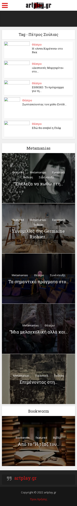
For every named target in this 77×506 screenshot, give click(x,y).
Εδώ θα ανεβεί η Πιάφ (46, 128)
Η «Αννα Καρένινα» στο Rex (47, 50)
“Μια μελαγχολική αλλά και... (38, 332)
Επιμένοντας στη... (38, 382)
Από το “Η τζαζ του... (38, 444)
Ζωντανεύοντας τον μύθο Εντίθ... (44, 104)
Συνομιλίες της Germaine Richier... (38, 233)
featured (18, 172)
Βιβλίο (57, 438)
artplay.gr (25, 478)
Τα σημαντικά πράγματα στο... (38, 281)
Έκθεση (28, 177)
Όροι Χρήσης (38, 499)
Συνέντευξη (46, 177)
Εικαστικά (58, 172)
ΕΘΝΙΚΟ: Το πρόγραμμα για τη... (48, 89)
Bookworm (23, 438)
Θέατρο (37, 44)
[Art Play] (38, 5)
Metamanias (38, 172)
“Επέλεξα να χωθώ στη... (38, 183)
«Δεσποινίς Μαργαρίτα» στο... (48, 69)
